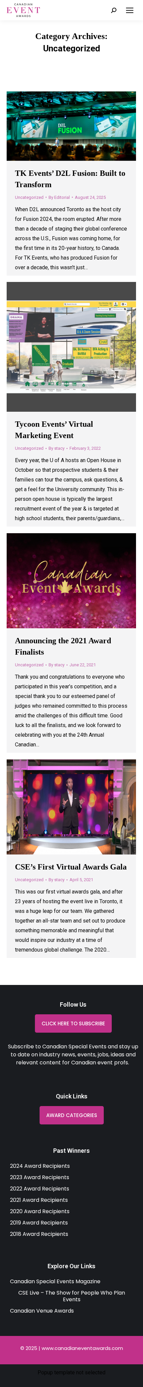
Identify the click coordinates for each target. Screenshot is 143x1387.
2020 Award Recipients (40, 1211)
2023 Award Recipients (39, 1177)
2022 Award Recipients (39, 1188)
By (59, 197)
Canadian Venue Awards (42, 1311)
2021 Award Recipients (39, 1200)
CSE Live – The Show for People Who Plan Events (71, 1296)
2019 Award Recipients (39, 1223)
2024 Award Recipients (40, 1166)
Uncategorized (29, 197)
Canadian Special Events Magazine (55, 1281)
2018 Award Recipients (39, 1234)
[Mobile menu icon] (129, 10)
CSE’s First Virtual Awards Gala (71, 866)
